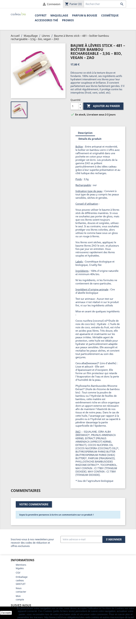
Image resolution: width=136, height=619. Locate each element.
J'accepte (6, 612)
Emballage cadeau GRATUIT (22, 580)
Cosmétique (110, 15)
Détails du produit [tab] (90, 138)
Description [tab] (85, 132)
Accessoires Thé (46, 20)
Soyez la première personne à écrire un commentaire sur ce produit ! (56, 514)
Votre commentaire (33, 504)
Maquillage (59, 15)
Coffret (40, 15)
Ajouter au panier (103, 106)
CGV (18, 572)
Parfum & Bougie (84, 15)
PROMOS (68, 20)
